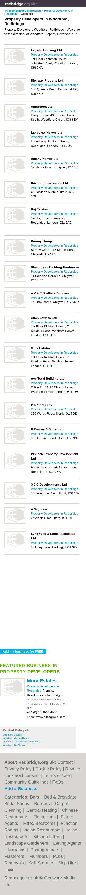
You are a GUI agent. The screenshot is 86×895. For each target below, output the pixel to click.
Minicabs (17, 849)
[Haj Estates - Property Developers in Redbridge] (15, 222)
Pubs (58, 856)
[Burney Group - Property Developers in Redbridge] (15, 254)
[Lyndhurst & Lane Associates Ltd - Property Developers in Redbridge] (15, 547)
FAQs (57, 782)
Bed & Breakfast (60, 797)
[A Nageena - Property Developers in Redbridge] (15, 522)
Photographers (45, 849)
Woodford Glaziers (13, 734)
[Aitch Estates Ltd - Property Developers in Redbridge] (15, 331)
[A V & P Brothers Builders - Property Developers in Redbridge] (15, 306)
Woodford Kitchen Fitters (16, 738)
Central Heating (42, 810)
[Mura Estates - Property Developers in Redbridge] (12, 695)
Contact (65, 762)
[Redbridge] (38, 7)
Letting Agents (67, 843)
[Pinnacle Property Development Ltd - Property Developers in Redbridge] (15, 467)
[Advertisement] (43, 600)
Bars (35, 797)
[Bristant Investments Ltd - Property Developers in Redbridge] (15, 196)
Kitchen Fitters (48, 836)
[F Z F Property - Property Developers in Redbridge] (15, 418)
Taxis (9, 869)
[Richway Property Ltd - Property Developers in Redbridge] (15, 94)
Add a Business (20, 788)
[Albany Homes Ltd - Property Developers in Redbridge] (15, 172)
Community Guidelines (26, 782)
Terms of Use (57, 775)
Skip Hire (67, 862)
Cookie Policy (48, 768)
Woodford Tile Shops (14, 745)
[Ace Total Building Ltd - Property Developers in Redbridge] (15, 392)
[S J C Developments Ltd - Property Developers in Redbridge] (15, 498)
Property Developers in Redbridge (54, 54)
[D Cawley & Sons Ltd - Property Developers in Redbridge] (15, 442)
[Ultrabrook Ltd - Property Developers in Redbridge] (15, 120)
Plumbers (39, 856)
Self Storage (41, 862)
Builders (42, 803)
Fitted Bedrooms (40, 823)
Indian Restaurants (42, 830)
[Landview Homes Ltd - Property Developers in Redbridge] (15, 146)
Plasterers (15, 856)
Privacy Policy (18, 768)
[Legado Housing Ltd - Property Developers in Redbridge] (15, 63)
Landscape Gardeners (26, 843)
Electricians (45, 816)
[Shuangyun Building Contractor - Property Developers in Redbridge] (15, 280)
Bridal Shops (17, 803)
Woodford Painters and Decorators (21, 741)
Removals (14, 862)
